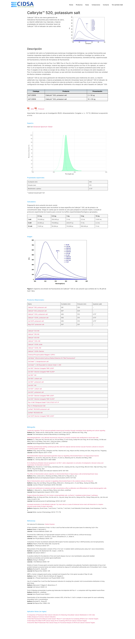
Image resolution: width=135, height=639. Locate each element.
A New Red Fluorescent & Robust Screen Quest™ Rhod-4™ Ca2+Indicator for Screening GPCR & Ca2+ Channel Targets (62, 618)
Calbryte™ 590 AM (33, 334)
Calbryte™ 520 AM (33, 331)
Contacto (106, 5)
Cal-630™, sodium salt (35, 389)
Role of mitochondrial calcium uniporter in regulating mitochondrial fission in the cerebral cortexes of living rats (60, 481)
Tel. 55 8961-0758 (117, 5)
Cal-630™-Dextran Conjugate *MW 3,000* (41, 395)
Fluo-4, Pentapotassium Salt (36, 406)
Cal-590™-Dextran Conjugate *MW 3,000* (41, 368)
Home (71, 5)
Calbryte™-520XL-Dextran (36, 351)
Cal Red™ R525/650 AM (35, 412)
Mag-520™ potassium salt (36, 324)
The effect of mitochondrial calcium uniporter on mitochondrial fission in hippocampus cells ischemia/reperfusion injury (62, 474)
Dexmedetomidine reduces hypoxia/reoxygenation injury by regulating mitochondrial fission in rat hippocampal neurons (63, 455)
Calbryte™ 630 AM (33, 337)
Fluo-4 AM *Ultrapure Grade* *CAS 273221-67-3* (43, 402)
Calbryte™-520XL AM (34, 348)
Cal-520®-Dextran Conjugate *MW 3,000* (41, 416)
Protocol (41, 109)
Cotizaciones (96, 5)
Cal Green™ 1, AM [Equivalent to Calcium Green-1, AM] (44, 365)
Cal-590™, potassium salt (36, 382)
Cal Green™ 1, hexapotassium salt (38, 361)
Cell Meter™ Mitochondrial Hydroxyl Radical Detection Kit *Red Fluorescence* (51, 358)
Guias (87, 5)
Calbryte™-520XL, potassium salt (38, 317)
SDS (32, 109)
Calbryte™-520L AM (34, 341)
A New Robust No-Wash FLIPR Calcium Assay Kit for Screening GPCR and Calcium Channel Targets (57, 620)
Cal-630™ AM (32, 385)
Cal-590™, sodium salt (35, 378)
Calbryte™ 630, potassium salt (37, 311)
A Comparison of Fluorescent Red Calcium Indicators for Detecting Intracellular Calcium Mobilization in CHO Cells (61, 615)
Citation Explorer (50, 524)
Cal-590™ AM (32, 375)
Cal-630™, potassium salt (36, 392)
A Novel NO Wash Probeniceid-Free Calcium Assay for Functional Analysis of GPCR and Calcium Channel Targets (61, 622)
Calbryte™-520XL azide (35, 344)
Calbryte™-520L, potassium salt (38, 314)
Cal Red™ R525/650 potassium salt (39, 409)
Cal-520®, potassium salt (36, 321)
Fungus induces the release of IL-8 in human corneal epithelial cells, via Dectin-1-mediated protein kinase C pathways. (62, 495)
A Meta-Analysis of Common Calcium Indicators (41, 617)
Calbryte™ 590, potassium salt (37, 307)
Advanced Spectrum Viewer (43, 127)
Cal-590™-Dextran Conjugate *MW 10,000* (41, 371)
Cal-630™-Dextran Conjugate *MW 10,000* (41, 399)
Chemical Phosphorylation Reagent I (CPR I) (41, 354)
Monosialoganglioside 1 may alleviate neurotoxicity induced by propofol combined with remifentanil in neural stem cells (62, 437)
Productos (79, 5)
